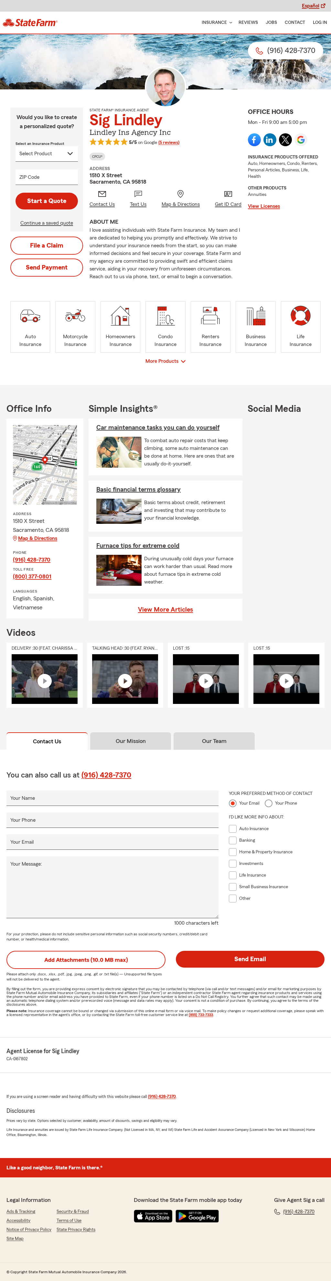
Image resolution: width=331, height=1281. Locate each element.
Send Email (250, 959)
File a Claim (46, 245)
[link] (30, 22)
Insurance (214, 22)
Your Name (22, 798)
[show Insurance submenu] (229, 23)
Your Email (22, 842)
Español (310, 5)
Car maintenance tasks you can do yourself (157, 427)
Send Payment (47, 267)
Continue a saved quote (46, 223)
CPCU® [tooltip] (97, 156)
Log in (320, 22)
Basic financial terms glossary (138, 489)
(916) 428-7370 (31, 560)
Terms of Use (69, 1220)
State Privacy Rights (76, 1229)
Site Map (15, 1238)
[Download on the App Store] (153, 1216)
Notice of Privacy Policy (28, 1229)
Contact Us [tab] (47, 741)
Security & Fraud (73, 1211)
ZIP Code (29, 177)
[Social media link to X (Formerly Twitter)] (285, 139)
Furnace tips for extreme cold (137, 546)
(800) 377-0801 (32, 576)
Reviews (248, 22)
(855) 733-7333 (201, 1015)
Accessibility (18, 1220)
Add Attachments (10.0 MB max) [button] (86, 960)
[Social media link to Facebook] (254, 139)
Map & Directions (37, 538)
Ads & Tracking (20, 1211)
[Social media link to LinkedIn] (269, 139)
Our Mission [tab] (131, 741)
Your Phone (23, 820)
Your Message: (26, 864)
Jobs (271, 22)
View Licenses (264, 206)
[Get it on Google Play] (197, 1216)
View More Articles (165, 609)
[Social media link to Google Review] (300, 139)
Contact (295, 22)
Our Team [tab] (214, 741)
